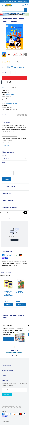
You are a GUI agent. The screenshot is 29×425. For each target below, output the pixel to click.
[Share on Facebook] (17, 115)
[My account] (23, 5)
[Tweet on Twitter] (23, 115)
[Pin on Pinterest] (20, 115)
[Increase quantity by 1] (17, 72)
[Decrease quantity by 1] (9, 72)
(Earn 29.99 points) (19, 67)
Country (4, 155)
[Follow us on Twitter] (5, 407)
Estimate (6, 179)
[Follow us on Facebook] (3, 407)
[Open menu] (2, 5)
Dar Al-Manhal (6, 88)
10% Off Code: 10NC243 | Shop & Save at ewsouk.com (14, 1)
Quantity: (4, 72)
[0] (26, 5)
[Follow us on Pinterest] (11, 407)
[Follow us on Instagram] (8, 407)
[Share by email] (26, 115)
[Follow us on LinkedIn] (20, 407)
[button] (4, 54)
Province (4, 162)
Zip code (4, 169)
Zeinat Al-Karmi (10, 94)
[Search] (25, 10)
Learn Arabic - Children (11, 103)
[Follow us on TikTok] (17, 407)
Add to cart (15, 78)
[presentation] (1, 289)
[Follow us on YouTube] (14, 407)
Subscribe (6, 394)
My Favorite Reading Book (19, 292)
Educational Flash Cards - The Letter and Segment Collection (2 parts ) (8, 294)
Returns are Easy (8, 186)
